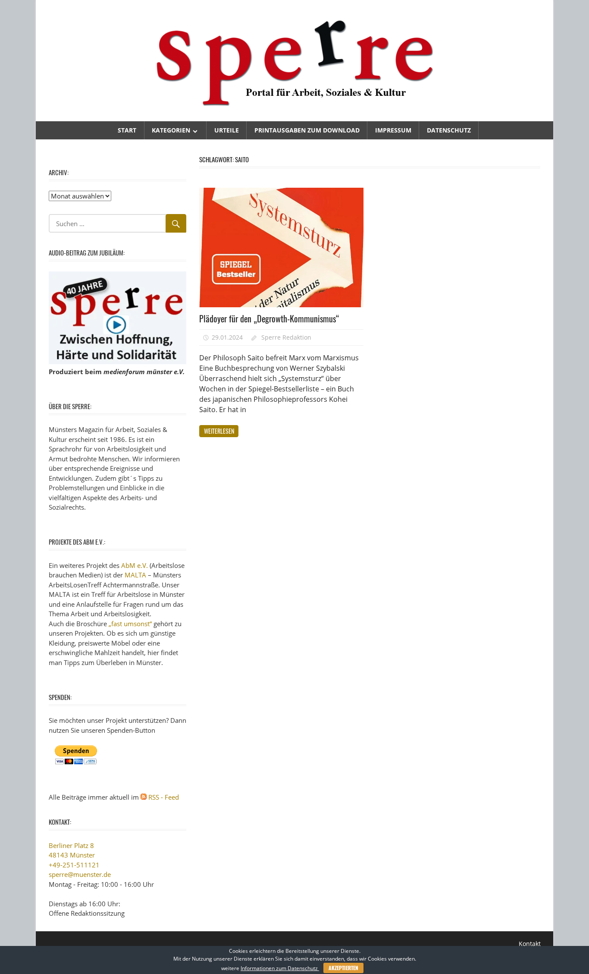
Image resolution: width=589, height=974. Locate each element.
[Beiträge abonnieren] (144, 797)
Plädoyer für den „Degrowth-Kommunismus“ (269, 318)
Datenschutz (449, 130)
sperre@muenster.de (80, 874)
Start (127, 130)
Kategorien (171, 130)
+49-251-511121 (74, 865)
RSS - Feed (163, 797)
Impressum (393, 130)
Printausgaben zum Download (307, 130)
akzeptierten (343, 967)
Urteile (226, 130)
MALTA (135, 575)
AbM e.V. (134, 565)
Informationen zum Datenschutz (280, 968)
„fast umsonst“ (130, 623)
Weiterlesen (219, 430)
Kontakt (530, 943)
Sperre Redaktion (286, 337)
